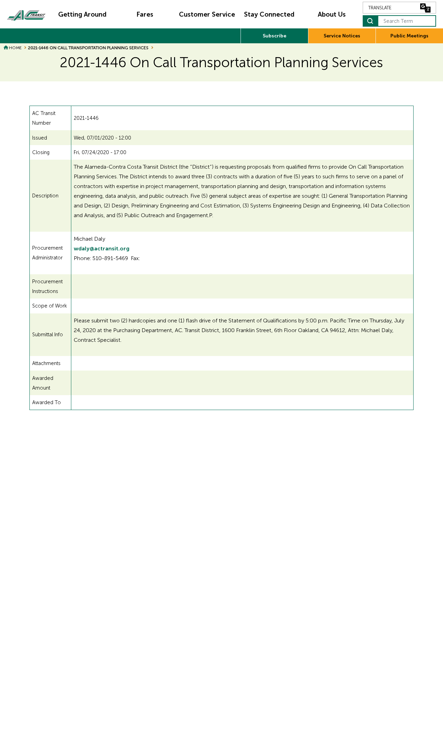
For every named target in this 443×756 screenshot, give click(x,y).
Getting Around (82, 14)
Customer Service (207, 14)
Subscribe (274, 36)
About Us (332, 14)
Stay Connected (269, 14)
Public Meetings (409, 36)
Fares (144, 14)
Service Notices (342, 36)
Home (15, 47)
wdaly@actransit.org (101, 248)
